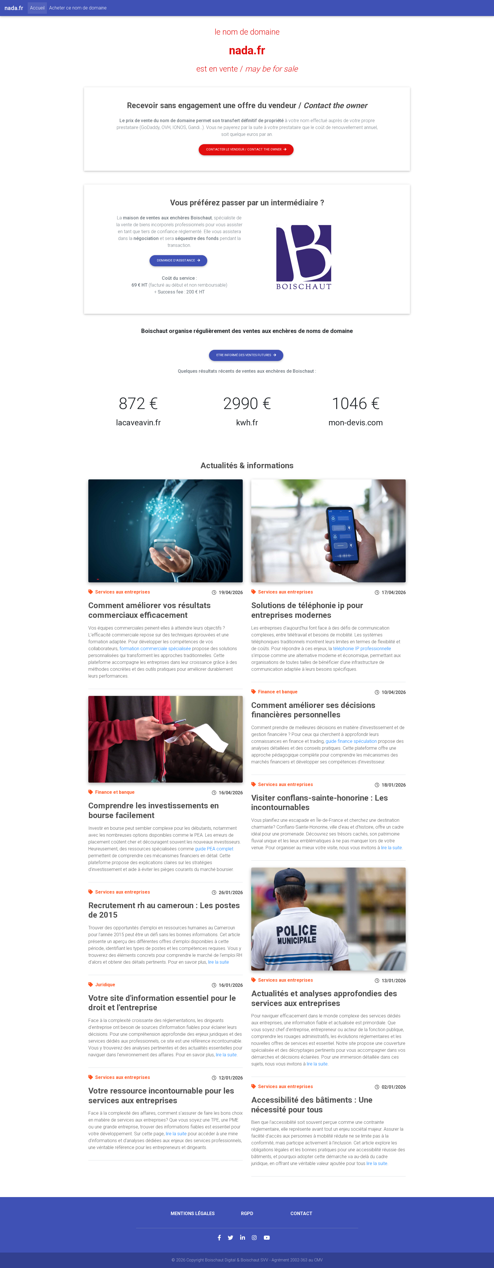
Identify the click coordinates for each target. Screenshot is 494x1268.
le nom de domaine (247, 32)
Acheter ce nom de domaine (78, 8)
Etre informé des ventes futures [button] (243, 355)
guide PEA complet (214, 849)
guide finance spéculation (351, 741)
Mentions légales (193, 1213)
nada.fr (247, 50)
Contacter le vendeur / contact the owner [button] (243, 149)
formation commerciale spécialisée (155, 648)
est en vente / (247, 69)
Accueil (38, 8)
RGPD (247, 1213)
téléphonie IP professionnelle (362, 648)
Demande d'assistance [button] (176, 260)
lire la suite (218, 962)
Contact (301, 1213)
